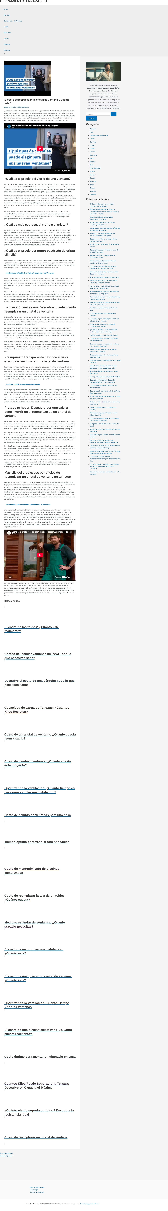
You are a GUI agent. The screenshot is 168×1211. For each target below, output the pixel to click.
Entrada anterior (6, 1153)
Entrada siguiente (7, 1156)
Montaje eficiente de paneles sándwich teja (105, 377)
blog (91, 132)
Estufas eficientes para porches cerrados (104, 335)
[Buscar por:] (101, 114)
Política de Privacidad (37, 1187)
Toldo (92, 185)
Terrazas (93, 181)
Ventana (93, 191)
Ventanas (93, 194)
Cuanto (7, 107)
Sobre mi (7, 44)
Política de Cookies (37, 1192)
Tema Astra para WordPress (89, 1204)
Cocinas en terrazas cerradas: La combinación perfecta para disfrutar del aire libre (105, 459)
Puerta (92, 171)
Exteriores (7, 33)
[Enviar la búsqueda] (113, 114)
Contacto (7, 50)
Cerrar (92, 139)
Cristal (6, 27)
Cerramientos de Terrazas (13, 21)
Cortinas (93, 142)
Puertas (92, 175)
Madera (6, 38)
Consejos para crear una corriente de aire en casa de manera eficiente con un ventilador (104, 466)
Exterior (92, 152)
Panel (92, 165)
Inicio (6, 9)
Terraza (92, 178)
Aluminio (7, 15)
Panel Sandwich (95, 168)
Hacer (92, 158)
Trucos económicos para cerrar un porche (104, 277)
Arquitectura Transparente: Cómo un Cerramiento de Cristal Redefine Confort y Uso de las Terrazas (104, 212)
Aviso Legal (34, 1190)
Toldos (92, 188)
